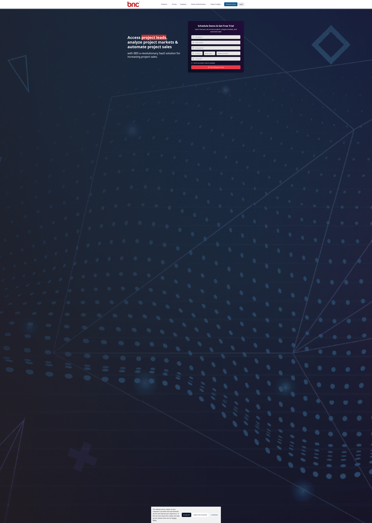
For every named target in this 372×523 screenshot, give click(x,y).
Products (164, 4)
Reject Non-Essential (200, 515)
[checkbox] (192, 63)
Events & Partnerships (198, 4)
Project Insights (216, 4)
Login (241, 4)
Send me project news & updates (204, 63)
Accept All (186, 515)
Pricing (174, 4)
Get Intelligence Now (217, 67)
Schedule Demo (231, 4)
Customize (214, 515)
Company (183, 4)
